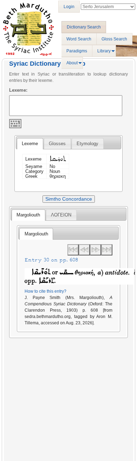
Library (104, 50)
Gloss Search (114, 39)
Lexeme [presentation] (30, 143)
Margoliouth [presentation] (28, 214)
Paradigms (76, 50)
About (72, 62)
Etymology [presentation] (87, 143)
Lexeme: (18, 90)
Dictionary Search (84, 27)
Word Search (78, 39)
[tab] (30, 143)
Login (69, 6)
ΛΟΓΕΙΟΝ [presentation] (61, 214)
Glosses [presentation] (57, 143)
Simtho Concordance (68, 199)
